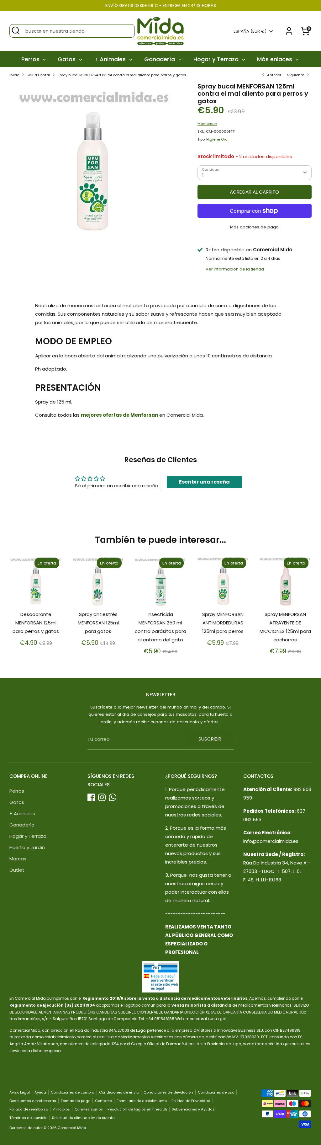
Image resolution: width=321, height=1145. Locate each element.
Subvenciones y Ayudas (193, 1109)
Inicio (14, 75)
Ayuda (40, 1092)
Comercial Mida (72, 1127)
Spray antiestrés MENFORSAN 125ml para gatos (98, 622)
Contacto (103, 1100)
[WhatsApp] (112, 797)
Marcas (17, 858)
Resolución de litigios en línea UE (137, 1109)
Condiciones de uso (216, 1092)
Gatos (67, 59)
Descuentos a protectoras (32, 1100)
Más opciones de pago (254, 227)
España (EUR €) (250, 31)
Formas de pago (75, 1100)
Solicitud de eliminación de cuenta (83, 1117)
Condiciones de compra (72, 1092)
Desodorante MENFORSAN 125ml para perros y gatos (36, 622)
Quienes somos (89, 1109)
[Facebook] (91, 797)
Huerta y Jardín (27, 847)
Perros (31, 59)
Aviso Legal (19, 1092)
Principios (61, 1109)
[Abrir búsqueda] (15, 30)
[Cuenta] (289, 31)
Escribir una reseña (204, 481)
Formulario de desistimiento (142, 1100)
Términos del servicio (28, 1117)
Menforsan (207, 123)
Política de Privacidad (190, 1100)
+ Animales (110, 59)
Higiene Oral (217, 139)
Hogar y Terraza (216, 59)
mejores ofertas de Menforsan (119, 415)
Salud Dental (38, 75)
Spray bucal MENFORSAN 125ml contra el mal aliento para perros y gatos (121, 75)
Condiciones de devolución (168, 1092)
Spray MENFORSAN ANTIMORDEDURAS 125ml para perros (223, 622)
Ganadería (160, 59)
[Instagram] (102, 797)
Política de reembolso (28, 1109)
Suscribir (209, 739)
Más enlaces (275, 59)
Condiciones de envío (119, 1092)
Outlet (16, 870)
